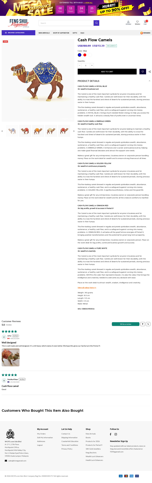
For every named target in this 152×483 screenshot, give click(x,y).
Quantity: (81, 61)
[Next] (72, 131)
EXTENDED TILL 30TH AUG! (71, 2)
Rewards (146, 33)
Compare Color (66, 118)
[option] (38, 80)
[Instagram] (116, 434)
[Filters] (142, 324)
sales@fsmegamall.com (17, 461)
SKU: (86, 309)
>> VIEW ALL (87, 3)
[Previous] (4, 131)
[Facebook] (110, 434)
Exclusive (111, 46)
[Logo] (18, 23)
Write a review (125, 324)
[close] (150, 8)
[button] (142, 71)
